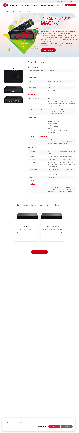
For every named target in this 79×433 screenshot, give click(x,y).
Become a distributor (61, 1)
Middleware (28, 5)
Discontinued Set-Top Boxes (19, 11)
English (70, 1)
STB (22, 5)
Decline (67, 426)
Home (4, 11)
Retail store (49, 1)
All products (38, 252)
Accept (54, 426)
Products (9, 11)
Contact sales (70, 5)
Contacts (50, 5)
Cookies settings (41, 426)
